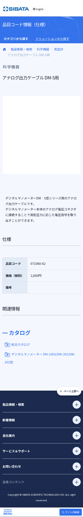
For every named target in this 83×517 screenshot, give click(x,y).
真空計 (58, 49)
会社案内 (9, 435)
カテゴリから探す (16, 38)
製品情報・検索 (21, 49)
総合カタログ (20, 344)
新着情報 (9, 420)
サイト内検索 (72, 512)
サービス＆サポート (16, 451)
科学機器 (43, 49)
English (39, 9)
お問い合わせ (12, 466)
